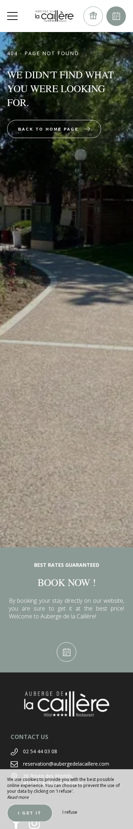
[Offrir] (93, 16)
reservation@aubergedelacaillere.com (66, 763)
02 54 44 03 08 (40, 751)
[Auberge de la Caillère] (54, 16)
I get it (29, 813)
